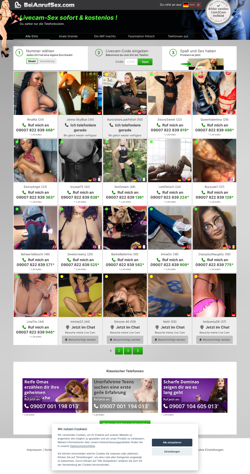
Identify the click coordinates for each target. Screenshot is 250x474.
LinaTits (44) (35, 321)
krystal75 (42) (80, 187)
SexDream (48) (124, 187)
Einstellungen (172, 451)
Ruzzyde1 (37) (214, 187)
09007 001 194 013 (124, 406)
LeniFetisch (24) (170, 187)
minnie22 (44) (80, 321)
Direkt (32, 61)
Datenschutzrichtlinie (82, 446)
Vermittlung (47, 61)
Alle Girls (31, 36)
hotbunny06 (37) (214, 321)
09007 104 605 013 (194, 406)
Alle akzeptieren (172, 442)
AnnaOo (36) (170, 254)
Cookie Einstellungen (208, 449)
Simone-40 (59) (125, 321)
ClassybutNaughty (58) (214, 254)
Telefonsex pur (178, 36)
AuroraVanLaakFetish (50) (125, 119)
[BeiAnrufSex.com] (125, 5)
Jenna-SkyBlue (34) (80, 119)
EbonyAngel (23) (35, 187)
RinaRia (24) (35, 119)
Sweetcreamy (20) (80, 254)
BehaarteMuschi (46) (35, 254)
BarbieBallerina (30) (125, 254)
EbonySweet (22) (170, 119)
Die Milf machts (105, 36)
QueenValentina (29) (215, 119)
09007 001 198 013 (54, 406)
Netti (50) (170, 321)
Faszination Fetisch (141, 36)
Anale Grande (68, 36)
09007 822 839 (35, 130)
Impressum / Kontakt (41, 449)
